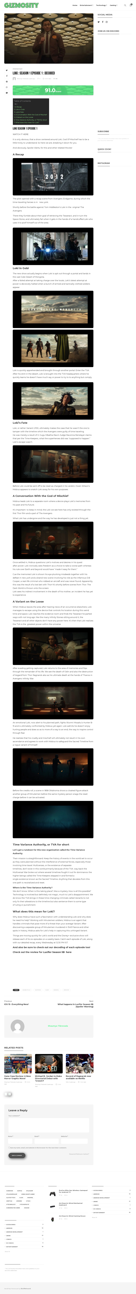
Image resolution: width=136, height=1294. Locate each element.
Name (10, 1136)
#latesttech (10, 1197)
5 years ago (32, 78)
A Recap (18, 107)
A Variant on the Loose (24, 117)
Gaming (113, 5)
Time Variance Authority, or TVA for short (31, 120)
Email (37, 1136)
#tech (28, 1201)
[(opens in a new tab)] (52, 1194)
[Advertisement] (53, 970)
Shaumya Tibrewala (22, 78)
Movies (40, 1070)
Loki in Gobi (20, 109)
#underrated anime (13, 1208)
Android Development (24, 1232)
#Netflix (9, 1201)
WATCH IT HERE (20, 134)
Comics (9, 1070)
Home (75, 5)
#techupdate (24, 1204)
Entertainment (86, 5)
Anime (71, 1070)
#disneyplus (26, 990)
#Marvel (56, 990)
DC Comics (24, 1243)
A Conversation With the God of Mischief (31, 115)
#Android (9, 1191)
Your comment (14, 1116)
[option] (18, 1069)
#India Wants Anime (28, 1194)
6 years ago (19, 1082)
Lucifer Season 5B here (57, 952)
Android (24, 1228)
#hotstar (38, 990)
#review (66, 990)
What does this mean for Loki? (27, 122)
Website (64, 1136)
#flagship (29, 1191)
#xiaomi (26, 1208)
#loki (47, 990)
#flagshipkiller (11, 1194)
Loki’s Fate (20, 112)
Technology (101, 5)
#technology (11, 1204)
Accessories (24, 1224)
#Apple (19, 1191)
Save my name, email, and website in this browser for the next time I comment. (38, 1148)
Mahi (67, 1082)
